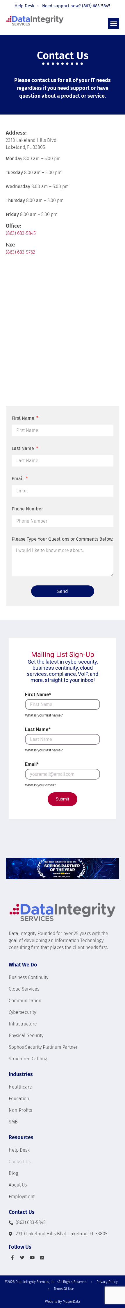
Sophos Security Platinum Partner (43, 1047)
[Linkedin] (41, 1257)
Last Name (23, 448)
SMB (13, 1122)
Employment (22, 1196)
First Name (23, 418)
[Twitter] (22, 1257)
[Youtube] (31, 1257)
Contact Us (20, 1161)
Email (18, 478)
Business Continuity (28, 977)
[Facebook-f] (12, 1257)
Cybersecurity (22, 1012)
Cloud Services (24, 989)
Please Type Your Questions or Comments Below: (62, 539)
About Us (18, 1185)
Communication (25, 1000)
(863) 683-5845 (21, 233)
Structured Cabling (28, 1059)
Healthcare (20, 1087)
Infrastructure (23, 1024)
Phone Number (27, 509)
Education (19, 1098)
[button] (113, 23)
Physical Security (26, 1035)
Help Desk (19, 1150)
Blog (13, 1173)
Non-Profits (20, 1110)
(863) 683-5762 (20, 252)
